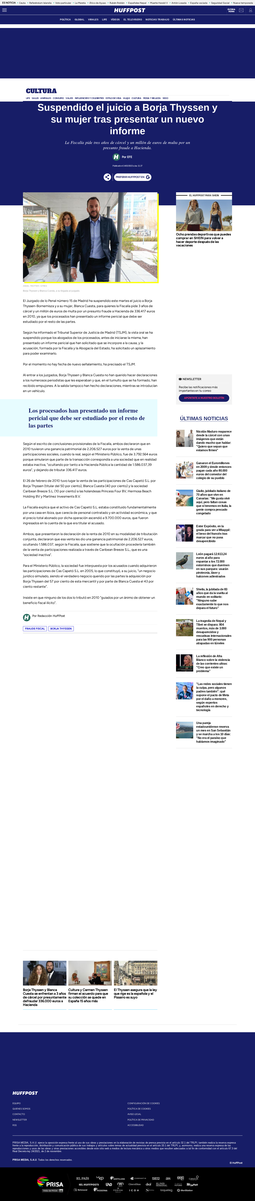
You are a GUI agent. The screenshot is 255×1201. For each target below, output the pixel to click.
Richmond (82, 1189)
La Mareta (80, 2)
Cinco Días (135, 1184)
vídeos (115, 19)
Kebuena (190, 1184)
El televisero (133, 19)
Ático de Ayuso (97, 2)
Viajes (69, 98)
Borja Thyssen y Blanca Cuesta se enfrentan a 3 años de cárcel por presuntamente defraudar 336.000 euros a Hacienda (44, 997)
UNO (110, 1184)
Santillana (120, 1178)
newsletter (20, 1119)
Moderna (101, 1189)
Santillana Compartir (140, 1178)
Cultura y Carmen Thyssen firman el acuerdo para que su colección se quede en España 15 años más (88, 995)
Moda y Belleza (152, 98)
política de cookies (139, 1108)
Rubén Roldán (117, 2)
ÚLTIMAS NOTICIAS (184, 19)
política (65, 19)
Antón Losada (179, 2)
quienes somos (21, 1108)
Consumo (58, 98)
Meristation (185, 1189)
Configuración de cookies (144, 1103)
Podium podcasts (119, 1189)
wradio (121, 1184)
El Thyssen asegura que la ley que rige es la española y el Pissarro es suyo (135, 993)
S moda (151, 1189)
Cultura (41, 91)
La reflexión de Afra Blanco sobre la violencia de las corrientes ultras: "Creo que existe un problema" (213, 664)
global (80, 19)
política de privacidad (141, 1119)
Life (28, 98)
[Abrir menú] (4, 10)
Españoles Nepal (137, 2)
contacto (19, 1114)
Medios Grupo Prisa (51, 1190)
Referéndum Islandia (40, 2)
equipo (17, 1103)
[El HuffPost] (129, 10)
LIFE (104, 19)
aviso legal (134, 1114)
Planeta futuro (177, 1184)
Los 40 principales (103, 1178)
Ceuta (22, 2)
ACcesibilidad (136, 1125)
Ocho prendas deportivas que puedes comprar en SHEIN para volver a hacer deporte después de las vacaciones (203, 239)
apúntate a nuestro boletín (204, 398)
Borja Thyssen (61, 628)
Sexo (165, 98)
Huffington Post (90, 1184)
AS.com (168, 1178)
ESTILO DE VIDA (113, 98)
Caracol (193, 1178)
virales (93, 19)
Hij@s (126, 98)
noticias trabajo (157, 19)
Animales (45, 98)
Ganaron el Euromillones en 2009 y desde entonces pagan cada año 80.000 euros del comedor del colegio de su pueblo (213, 471)
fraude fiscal (35, 628)
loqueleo (167, 1189)
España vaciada (198, 2)
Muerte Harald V (159, 2)
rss (15, 1125)
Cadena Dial (149, 1184)
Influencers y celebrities (89, 98)
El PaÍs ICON (135, 1189)
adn (180, 1178)
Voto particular (63, 2)
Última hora (231, 10)
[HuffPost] (25, 1092)
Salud (35, 98)
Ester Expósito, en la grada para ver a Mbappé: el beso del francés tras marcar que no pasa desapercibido (213, 534)
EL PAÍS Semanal (163, 1184)
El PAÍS (85, 1178)
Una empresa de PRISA (51, 1181)
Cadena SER (156, 1178)
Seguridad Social (220, 2)
